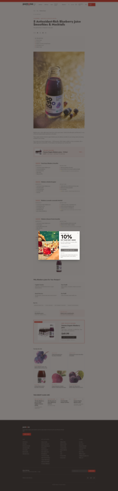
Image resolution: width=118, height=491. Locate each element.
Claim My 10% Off (69, 250)
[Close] (78, 233)
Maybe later (62, 252)
